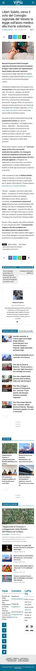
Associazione (28, 76)
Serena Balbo (5, 534)
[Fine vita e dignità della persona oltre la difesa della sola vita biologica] (7, 378)
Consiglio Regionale (5, 390)
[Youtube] (4, 652)
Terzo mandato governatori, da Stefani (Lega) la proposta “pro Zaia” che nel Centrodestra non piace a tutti (10, 276)
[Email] (24, 37)
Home (3, 7)
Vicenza (5, 341)
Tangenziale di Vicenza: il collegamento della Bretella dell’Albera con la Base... (9, 460)
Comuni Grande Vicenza (27, 7)
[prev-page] (3, 416)
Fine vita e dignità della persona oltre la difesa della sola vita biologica (22, 378)
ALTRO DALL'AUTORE (26, 331)
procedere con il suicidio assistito (14, 186)
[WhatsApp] (20, 37)
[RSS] (4, 641)
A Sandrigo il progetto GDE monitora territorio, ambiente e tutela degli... (24, 547)
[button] (3, 2)
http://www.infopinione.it (18, 305)
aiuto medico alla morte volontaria (12, 247)
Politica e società (5, 407)
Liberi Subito (22, 244)
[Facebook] (10, 37)
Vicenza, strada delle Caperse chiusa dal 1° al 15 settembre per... (23, 568)
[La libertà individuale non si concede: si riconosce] (7, 357)
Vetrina (21, 452)
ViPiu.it (27, 610)
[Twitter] (15, 37)
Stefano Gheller (12, 244)
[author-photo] (18, 300)
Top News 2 (5, 369)
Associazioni (6, 359)
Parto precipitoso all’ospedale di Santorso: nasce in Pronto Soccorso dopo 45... (26, 481)
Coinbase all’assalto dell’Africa (26, 272)
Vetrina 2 (5, 474)
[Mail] (18, 322)
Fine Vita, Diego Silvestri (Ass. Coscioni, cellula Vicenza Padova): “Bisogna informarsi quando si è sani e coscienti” (23, 407)
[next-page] (6, 416)
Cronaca (5, 452)
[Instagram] (4, 630)
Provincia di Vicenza (12, 7)
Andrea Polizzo (8, 29)
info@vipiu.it (15, 607)
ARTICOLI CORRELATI (10, 331)
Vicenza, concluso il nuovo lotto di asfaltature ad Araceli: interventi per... (23, 578)
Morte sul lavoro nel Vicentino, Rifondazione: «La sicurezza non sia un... (24, 558)
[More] (29, 37)
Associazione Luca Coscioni (10, 249)
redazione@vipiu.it (18, 599)
